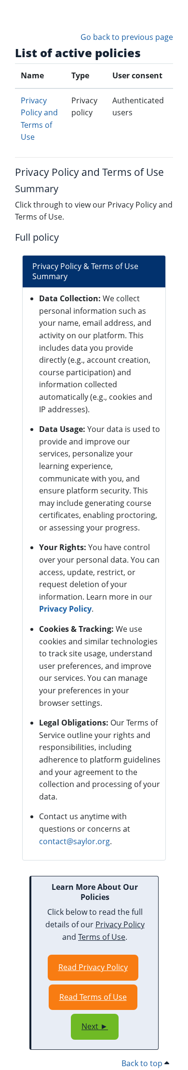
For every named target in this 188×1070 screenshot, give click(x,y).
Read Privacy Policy (93, 967)
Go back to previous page (127, 37)
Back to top (142, 1063)
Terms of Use (101, 937)
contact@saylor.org (74, 841)
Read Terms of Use (93, 997)
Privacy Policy (65, 608)
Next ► (94, 1026)
